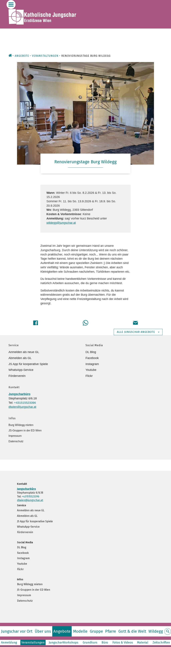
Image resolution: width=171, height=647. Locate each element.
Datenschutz (16, 441)
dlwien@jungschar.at (22, 407)
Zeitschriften (161, 642)
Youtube (91, 370)
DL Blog (91, 352)
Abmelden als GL (20, 358)
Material (142, 642)
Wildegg (155, 631)
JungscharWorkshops (63, 642)
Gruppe (96, 631)
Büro (105, 642)
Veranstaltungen (45, 55)
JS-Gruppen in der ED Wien (25, 430)
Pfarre (110, 631)
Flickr (89, 376)
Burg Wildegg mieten (21, 425)
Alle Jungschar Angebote (136, 332)
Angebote (22, 55)
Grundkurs (90, 642)
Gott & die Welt (132, 631)
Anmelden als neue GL (24, 352)
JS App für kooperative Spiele (28, 364)
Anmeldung (9, 642)
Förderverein (17, 376)
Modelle (80, 631)
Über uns (43, 631)
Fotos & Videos (122, 642)
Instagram (92, 364)
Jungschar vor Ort (16, 631)
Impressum (15, 435)
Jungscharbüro (19, 394)
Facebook (92, 358)
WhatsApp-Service (21, 370)
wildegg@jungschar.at (61, 222)
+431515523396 (25, 402)
